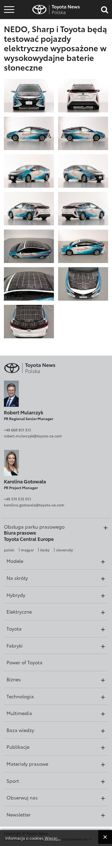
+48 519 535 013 (17, 498)
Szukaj (9, 42)
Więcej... (51, 838)
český (44, 549)
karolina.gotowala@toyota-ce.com (34, 504)
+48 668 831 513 (17, 429)
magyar (27, 549)
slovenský (64, 549)
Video (8, 27)
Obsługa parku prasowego (34, 526)
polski (9, 549)
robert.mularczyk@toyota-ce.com (33, 435)
